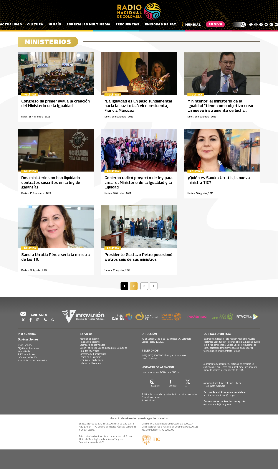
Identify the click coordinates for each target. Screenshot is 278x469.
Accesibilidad (148, 400)
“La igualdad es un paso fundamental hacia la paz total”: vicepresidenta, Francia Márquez (138, 106)
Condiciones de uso (151, 397)
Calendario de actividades (92, 344)
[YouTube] (266, 24)
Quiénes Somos (28, 339)
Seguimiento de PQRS (233, 370)
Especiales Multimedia (88, 24)
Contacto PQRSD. (232, 351)
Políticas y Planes (26, 354)
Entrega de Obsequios (90, 363)
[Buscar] (239, 24)
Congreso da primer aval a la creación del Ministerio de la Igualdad (55, 103)
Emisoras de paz (160, 24)
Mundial (193, 24)
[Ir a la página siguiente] (144, 286)
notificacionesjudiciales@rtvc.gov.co (221, 395)
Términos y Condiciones (91, 360)
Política (29, 94)
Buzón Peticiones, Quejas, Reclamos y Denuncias (103, 348)
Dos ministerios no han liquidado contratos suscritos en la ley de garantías (50, 182)
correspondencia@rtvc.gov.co (224, 348)
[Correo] (276, 24)
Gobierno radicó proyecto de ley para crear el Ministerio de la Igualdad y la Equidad (138, 182)
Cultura (35, 24)
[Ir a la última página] (153, 286)
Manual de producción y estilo (32, 360)
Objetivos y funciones (28, 348)
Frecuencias (128, 24)
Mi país (54, 24)
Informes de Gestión (27, 357)
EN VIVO (215, 24)
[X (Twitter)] (251, 24)
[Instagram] (256, 24)
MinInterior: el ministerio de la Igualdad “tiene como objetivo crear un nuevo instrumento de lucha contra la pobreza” (220, 108)
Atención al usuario (89, 338)
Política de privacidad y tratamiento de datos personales (169, 394)
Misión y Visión (25, 345)
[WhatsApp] (271, 24)
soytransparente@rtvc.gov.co (217, 404)
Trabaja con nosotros (89, 341)
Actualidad (11, 24)
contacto (38, 314)
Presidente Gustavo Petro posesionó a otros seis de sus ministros (138, 257)
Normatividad (24, 351)
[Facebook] (261, 24)
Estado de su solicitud (90, 357)
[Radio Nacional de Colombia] (139, 11)
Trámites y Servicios (89, 351)
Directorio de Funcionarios (93, 354)
